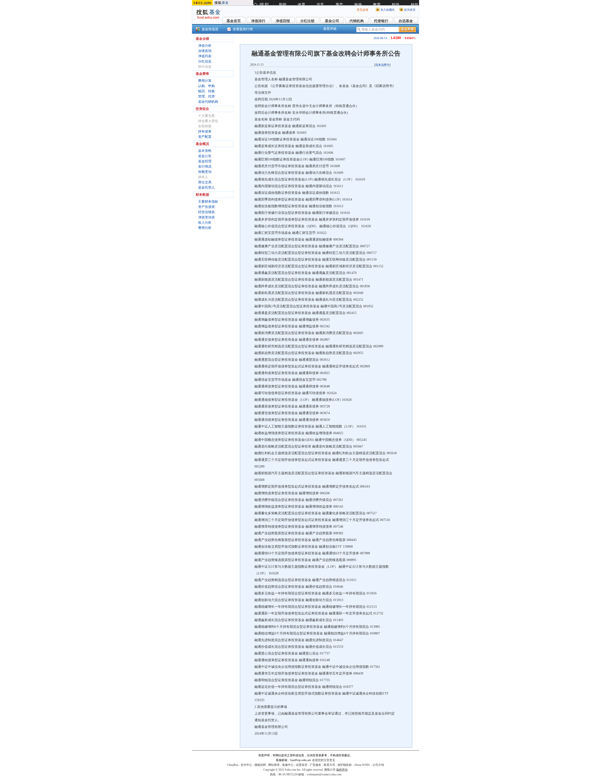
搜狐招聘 (260, 765)
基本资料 (204, 151)
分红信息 (204, 61)
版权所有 (342, 769)
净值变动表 (206, 217)
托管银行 (381, 21)
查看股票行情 (243, 29)
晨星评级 (330, 29)
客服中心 (288, 765)
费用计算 (204, 80)
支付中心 (246, 765)
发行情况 (204, 166)
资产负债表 (206, 207)
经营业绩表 (206, 212)
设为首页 (410, 9)
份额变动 (204, 172)
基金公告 (204, 156)
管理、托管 (206, 96)
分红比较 (307, 21)
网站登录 (274, 765)
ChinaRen (232, 765)
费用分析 (204, 228)
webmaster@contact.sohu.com (324, 774)
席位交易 (204, 182)
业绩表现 (204, 51)
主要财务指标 (208, 201)
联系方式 (329, 765)
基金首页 (233, 21)
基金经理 (204, 161)
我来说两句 (382, 65)
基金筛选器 (210, 29)
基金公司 (332, 21)
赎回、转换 (206, 91)
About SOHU (362, 765)
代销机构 (356, 21)
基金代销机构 (208, 101)
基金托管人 (206, 187)
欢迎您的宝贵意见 (323, 760)
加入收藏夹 (387, 9)
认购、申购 (206, 86)
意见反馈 (362, 9)
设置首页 (301, 765)
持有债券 (204, 131)
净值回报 (283, 21)
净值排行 (258, 21)
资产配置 (204, 137)
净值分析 (204, 45)
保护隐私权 (344, 765)
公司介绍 (378, 765)
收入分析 (204, 222)
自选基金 (406, 21)
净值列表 (204, 56)
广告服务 (315, 765)
